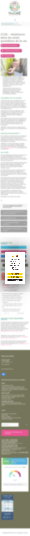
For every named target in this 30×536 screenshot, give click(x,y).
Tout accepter (15, 274)
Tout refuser (15, 277)
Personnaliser (15, 280)
